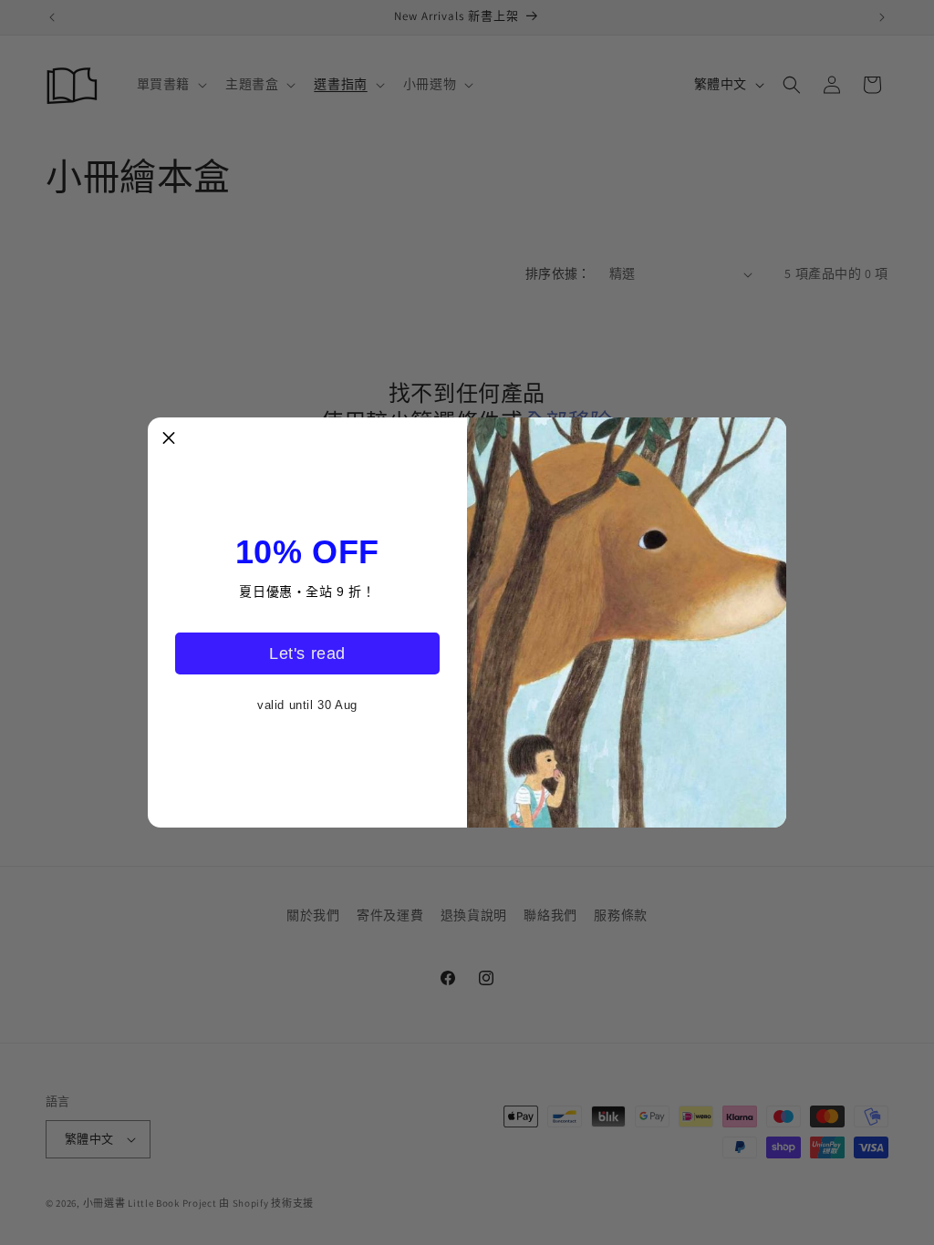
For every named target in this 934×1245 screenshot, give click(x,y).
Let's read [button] (307, 653)
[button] (168, 438)
